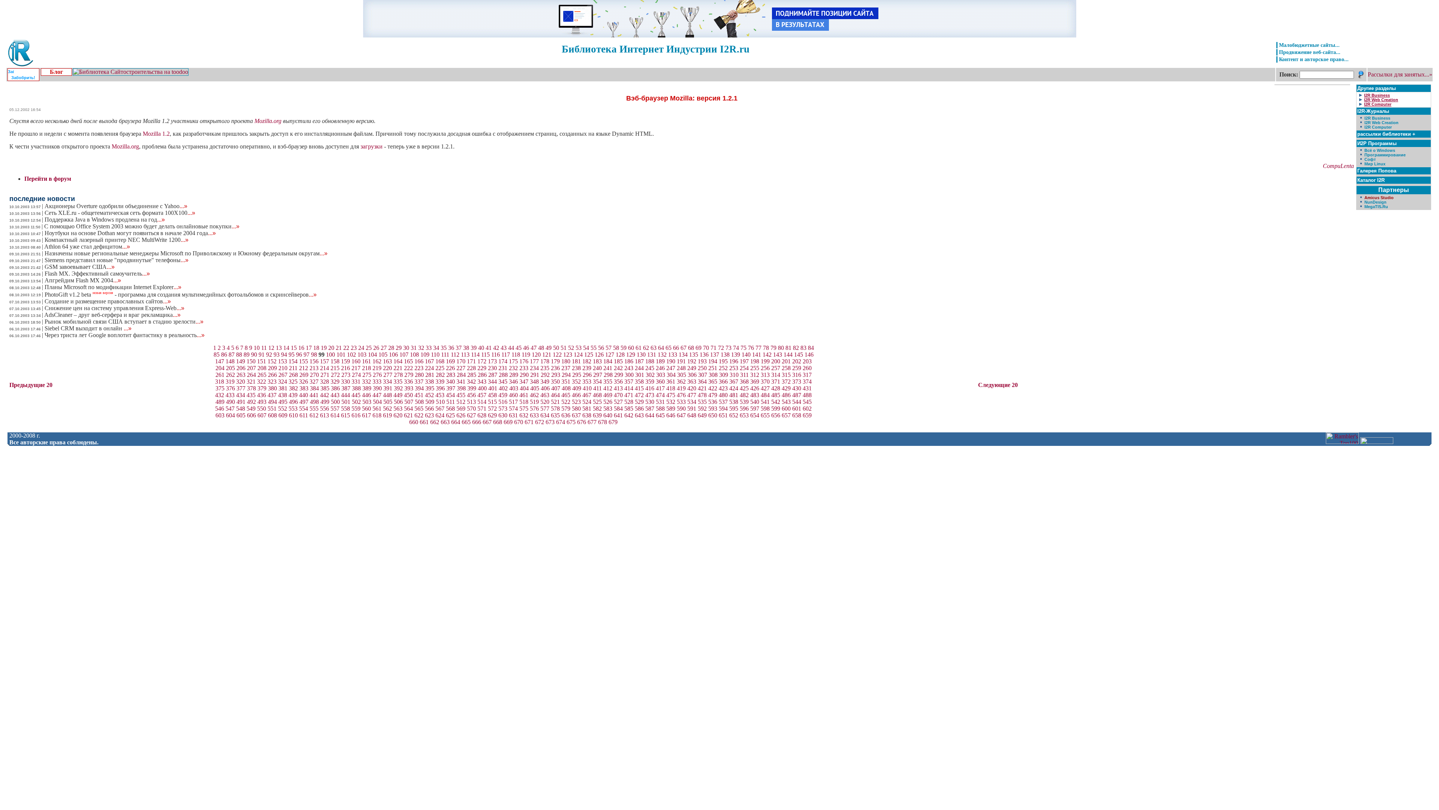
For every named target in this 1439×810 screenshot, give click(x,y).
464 (555, 395)
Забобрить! (23, 77)
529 (639, 402)
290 (524, 375)
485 (775, 395)
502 (356, 402)
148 (230, 361)
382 (293, 388)
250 (702, 368)
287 (492, 375)
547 (230, 408)
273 (345, 375)
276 (377, 375)
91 (262, 354)
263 (240, 375)
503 (366, 402)
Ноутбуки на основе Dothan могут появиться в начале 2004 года (130, 233)
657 (786, 415)
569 (460, 408)
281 (429, 375)
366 (723, 381)
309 (723, 375)
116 (495, 354)
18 (316, 348)
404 (524, 388)
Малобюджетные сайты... (1309, 45)
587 (649, 408)
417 (660, 388)
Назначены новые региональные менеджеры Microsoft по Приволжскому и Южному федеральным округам (186, 253)
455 (460, 395)
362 (681, 381)
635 (555, 415)
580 (576, 408)
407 (555, 388)
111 (445, 354)
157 (324, 361)
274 (356, 375)
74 (736, 348)
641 (618, 415)
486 (786, 395)
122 (557, 354)
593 (712, 408)
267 (282, 375)
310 (734, 375)
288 (503, 375)
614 (335, 415)
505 (387, 402)
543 (786, 402)
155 (303, 361)
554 (303, 408)
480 (723, 395)
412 (607, 388)
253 (733, 368)
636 (565, 415)
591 (691, 408)
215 (335, 368)
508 (419, 402)
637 (576, 415)
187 (639, 361)
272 (335, 375)
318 (219, 381)
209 (272, 368)
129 (630, 354)
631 (513, 415)
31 (414, 348)
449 (397, 395)
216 (345, 368)
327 (314, 381)
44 (511, 348)
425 (744, 388)
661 (424, 422)
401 (492, 388)
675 (571, 422)
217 (356, 368)
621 (408, 415)
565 (418, 408)
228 (471, 368)
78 (766, 348)
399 (471, 388)
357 (628, 381)
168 (439, 361)
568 (450, 408)
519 (534, 402)
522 (565, 402)
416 (649, 388)
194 (712, 361)
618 (376, 415)
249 (691, 368)
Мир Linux (1374, 164)
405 (534, 388)
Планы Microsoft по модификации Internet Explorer (113, 287)
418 (670, 388)
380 (272, 388)
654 (754, 415)
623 (429, 415)
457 (481, 395)
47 (534, 348)
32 (421, 348)
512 (460, 402)
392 (398, 388)
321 (251, 381)
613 (324, 415)
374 (807, 381)
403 (513, 388)
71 (714, 348)
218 (366, 368)
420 (691, 388)
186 (628, 361)
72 (721, 348)
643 (639, 415)
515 (492, 402)
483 (754, 395)
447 (376, 395)
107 (403, 354)
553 (293, 408)
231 (502, 368)
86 (224, 354)
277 (387, 375)
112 (455, 354)
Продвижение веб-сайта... (1309, 52)
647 (681, 415)
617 (366, 415)
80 (781, 348)
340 (450, 381)
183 (597, 361)
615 (345, 415)
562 (387, 408)
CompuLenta (1338, 166)
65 (669, 348)
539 (744, 402)
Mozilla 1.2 (156, 133)
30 (406, 348)
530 (649, 402)
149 (240, 361)
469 (607, 395)
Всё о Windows (1379, 150)
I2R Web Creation (1381, 122)
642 (628, 415)
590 (681, 408)
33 (429, 348)
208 (261, 368)
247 (670, 368)
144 (788, 354)
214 (324, 368)
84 (811, 348)
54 (586, 348)
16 (301, 348)
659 (807, 415)
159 (345, 361)
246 (660, 368)
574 (513, 408)
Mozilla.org (267, 121)
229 (481, 368)
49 (549, 348)
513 (471, 402)
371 (775, 381)
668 (497, 422)
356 (618, 381)
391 (387, 388)
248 (681, 368)
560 (366, 408)
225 (439, 368)
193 (702, 361)
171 (471, 361)
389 (366, 388)
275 (366, 375)
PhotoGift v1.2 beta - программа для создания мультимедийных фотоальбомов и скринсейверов (181, 294)
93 (277, 354)
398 (461, 388)
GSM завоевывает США (80, 267)
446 (366, 395)
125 (588, 354)
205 (230, 368)
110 (435, 354)
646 (670, 415)
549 (251, 408)
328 (324, 381)
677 (592, 422)
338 (429, 381)
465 (565, 395)
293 (555, 375)
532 (670, 402)
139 (735, 354)
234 (534, 368)
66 (676, 348)
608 (272, 415)
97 (307, 354)
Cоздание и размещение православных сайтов (108, 301)
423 (723, 388)
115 (485, 354)
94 (284, 354)
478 (702, 395)
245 (649, 368)
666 (476, 422)
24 (361, 348)
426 (754, 388)
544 (796, 402)
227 (460, 368)
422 (712, 388)
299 (618, 375)
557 (335, 408)
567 (439, 408)
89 (247, 354)
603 (219, 415)
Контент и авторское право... (1314, 59)
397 (450, 388)
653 (744, 415)
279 (408, 375)
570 (471, 408)
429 (786, 388)
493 (261, 402)
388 (356, 388)
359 (649, 381)
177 (534, 361)
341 (460, 381)
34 (436, 348)
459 (502, 395)
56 (601, 348)
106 (393, 354)
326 (303, 381)
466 (576, 395)
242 (618, 368)
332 (366, 381)
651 (723, 415)
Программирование (1385, 155)
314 (775, 375)
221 (397, 368)
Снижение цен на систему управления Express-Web (114, 308)
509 (429, 402)
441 (314, 395)
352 (576, 381)
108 (414, 354)
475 (670, 395)
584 (618, 408)
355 (607, 381)
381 (282, 388)
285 (471, 375)
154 (293, 361)
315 (786, 375)
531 (660, 402)
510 (440, 402)
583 (607, 408)
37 (459, 348)
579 (565, 408)
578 (555, 408)
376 (230, 388)
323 (272, 381)
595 (733, 408)
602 (807, 408)
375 (219, 388)
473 (649, 395)
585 (628, 408)
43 (504, 348)
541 (765, 402)
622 (418, 415)
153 (282, 361)
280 (419, 375)
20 (331, 348)
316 (796, 375)
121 (546, 354)
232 (513, 368)
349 (544, 381)
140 (746, 354)
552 (282, 408)
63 (654, 348)
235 (544, 368)
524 (586, 402)
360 (660, 381)
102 (351, 354)
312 (754, 375)
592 (702, 408)
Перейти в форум (47, 179)
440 (303, 395)
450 (408, 395)
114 (475, 354)
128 (620, 354)
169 (450, 361)
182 (586, 361)
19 (324, 348)
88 (239, 354)
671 (529, 422)
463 (544, 395)
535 (702, 402)
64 (661, 348)
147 (219, 361)
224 (429, 368)
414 (628, 388)
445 (356, 395)
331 (356, 381)
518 (523, 402)
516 (502, 402)
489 (219, 402)
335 (397, 381)
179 (555, 361)
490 (230, 402)
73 (728, 348)
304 (671, 375)
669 (508, 422)
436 (261, 395)
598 (765, 408)
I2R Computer (1378, 127)
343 (481, 381)
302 (650, 375)
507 (408, 402)
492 (251, 402)
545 (807, 402)
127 (609, 354)
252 (723, 368)
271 (324, 375)
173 (492, 361)
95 (292, 354)
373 (796, 381)
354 (597, 381)
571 (481, 408)
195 (723, 361)
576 (534, 408)
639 (597, 415)
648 (691, 415)
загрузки (371, 146)
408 (566, 388)
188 (649, 361)
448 (387, 395)
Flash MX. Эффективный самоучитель (97, 273)
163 (387, 361)
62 (646, 348)
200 (775, 361)
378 (251, 388)
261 (219, 375)
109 (424, 354)
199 (765, 361)
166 (418, 361)
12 (271, 348)
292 (545, 375)
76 (751, 348)
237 (565, 368)
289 (513, 375)
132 (662, 354)
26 (376, 348)
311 (744, 375)
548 (240, 408)
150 (251, 361)
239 (586, 368)
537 (723, 402)
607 (261, 415)
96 (299, 354)
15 (294, 348)
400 (482, 388)
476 (681, 395)
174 (502, 361)
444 (345, 395)
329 (335, 381)
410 (587, 388)
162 (376, 361)
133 (672, 354)
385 (324, 388)
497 (303, 402)
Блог (56, 72)
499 (324, 402)
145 (798, 354)
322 (261, 381)
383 (303, 388)
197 (744, 361)
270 (314, 375)
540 (754, 402)
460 (513, 395)
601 (796, 408)
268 (293, 375)
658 (796, 415)
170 (460, 361)
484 (765, 395)
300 (629, 375)
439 (293, 395)
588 (660, 408)
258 (786, 368)
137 (714, 354)
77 (758, 348)
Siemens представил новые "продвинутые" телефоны (116, 260)
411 (597, 388)
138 (725, 354)
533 (681, 402)
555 (314, 408)
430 (796, 388)
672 (539, 422)
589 (670, 408)
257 (775, 368)
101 (341, 354)
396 (440, 388)
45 (519, 348)
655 (765, 415)
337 (418, 381)
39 (474, 348)
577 (544, 408)
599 (775, 408)
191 (681, 361)
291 (534, 375)
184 (607, 361)
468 (597, 395)
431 (807, 388)
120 (536, 354)
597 (754, 408)
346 (513, 381)
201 (786, 361)
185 (618, 361)
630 (502, 415)
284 (461, 375)
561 (376, 408)
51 (564, 348)
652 (733, 415)
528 (628, 402)
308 (713, 375)
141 (756, 354)
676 (581, 422)
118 (516, 354)
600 (786, 408)
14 (286, 348)
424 (733, 388)
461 (523, 395)
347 (523, 381)
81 (788, 348)
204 (219, 368)
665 (466, 422)
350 (555, 381)
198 (754, 361)
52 (571, 348)
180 (565, 361)
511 (450, 402)
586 (639, 408)
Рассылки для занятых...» (1400, 74)
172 (481, 361)
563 (397, 408)
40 (481, 348)
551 (272, 408)
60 (631, 348)
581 (586, 408)
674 (560, 422)
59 (624, 348)
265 (261, 375)
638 (586, 415)
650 (712, 415)
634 (544, 415)
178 (544, 361)
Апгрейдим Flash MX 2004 (83, 280)
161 (366, 361)
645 (660, 415)
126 (599, 354)
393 (408, 388)
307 (702, 375)
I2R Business (1377, 118)
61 (639, 348)
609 (282, 415)
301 (639, 375)
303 (660, 375)
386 (335, 388)
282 (440, 375)
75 (743, 348)
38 (466, 348)
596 (744, 408)
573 (502, 408)
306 (692, 375)
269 (303, 375)
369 (754, 381)
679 (613, 422)
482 (744, 395)
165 (408, 361)
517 (513, 402)
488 (807, 395)
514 (481, 402)
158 (335, 361)
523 (576, 402)
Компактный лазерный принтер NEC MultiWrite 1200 (116, 240)
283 (450, 375)
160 (356, 361)
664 (455, 422)
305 (681, 375)
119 (526, 354)
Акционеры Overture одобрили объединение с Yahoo (116, 206)
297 (597, 375)
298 (608, 375)
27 (384, 348)
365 (712, 381)
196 (733, 361)
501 (345, 402)
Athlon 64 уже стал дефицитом (87, 246)
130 (641, 354)
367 (733, 381)
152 (272, 361)
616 (356, 415)
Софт (1370, 159)
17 (309, 348)
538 (733, 402)
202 (796, 361)
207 (251, 368)
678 (602, 422)
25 (369, 348)
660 (413, 422)
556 (324, 408)
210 (282, 368)
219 (376, 368)
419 (681, 388)
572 (492, 408)
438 (282, 395)
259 (796, 368)
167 (429, 361)
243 (628, 368)
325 (293, 381)
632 (523, 415)
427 (765, 388)
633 (534, 415)
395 (429, 388)
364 (702, 381)
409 (576, 388)
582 (597, 408)
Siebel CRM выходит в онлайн (88, 328)
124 (578, 354)
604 (230, 415)
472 (639, 395)
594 (723, 408)
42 (496, 348)
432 (219, 395)
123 (567, 354)
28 (391, 348)
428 (775, 388)
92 (269, 354)
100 (330, 354)
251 (712, 368)
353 (586, 381)
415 (639, 388)
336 (408, 381)
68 (691, 348)
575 (523, 408)
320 (240, 381)
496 (293, 402)
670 (518, 422)
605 (240, 415)
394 (419, 388)
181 (576, 361)
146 (809, 354)
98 (314, 354)
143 (777, 354)
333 (376, 381)
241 (607, 368)
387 (345, 388)
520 (544, 402)
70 (706, 348)
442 (324, 395)
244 (639, 368)
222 (408, 368)
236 (555, 368)
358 (639, 381)
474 (660, 395)
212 (303, 368)
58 (616, 348)
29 (399, 348)
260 (807, 368)
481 (733, 395)
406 (545, 388)
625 (450, 415)
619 (387, 415)
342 (471, 381)
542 (775, 402)
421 (702, 388)
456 (471, 395)
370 (765, 381)
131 (651, 354)
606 (251, 415)
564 (408, 408)
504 (377, 402)
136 (704, 354)
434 (240, 395)
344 (492, 381)
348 (534, 381)
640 (607, 415)
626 (460, 415)
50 (556, 348)
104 (372, 354)
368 (744, 381)
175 (513, 361)
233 (523, 368)
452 (429, 395)
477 (691, 395)
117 (505, 354)
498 (314, 402)
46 (526, 348)
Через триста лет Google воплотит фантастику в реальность (125, 335)
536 (712, 402)
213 (314, 368)
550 (261, 408)
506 (398, 402)
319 (230, 381)
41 (489, 348)
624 (439, 415)
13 (279, 348)
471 (628, 395)
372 (786, 381)
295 (576, 375)
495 (282, 402)
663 (445, 422)
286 (482, 375)
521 (555, 402)
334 (387, 381)
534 (691, 402)
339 (439, 381)
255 (754, 368)
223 (418, 368)
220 (387, 368)
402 (503, 388)
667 (487, 422)
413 (618, 388)
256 (765, 368)
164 (397, 361)
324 (282, 381)
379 (261, 388)
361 (670, 381)
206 (240, 368)
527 (618, 402)
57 (609, 348)
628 (481, 415)
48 (541, 348)
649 (702, 415)
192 (691, 361)
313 (765, 375)
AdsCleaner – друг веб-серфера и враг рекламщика (112, 315)
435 (251, 395)
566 (429, 408)
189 (660, 361)
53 (579, 348)
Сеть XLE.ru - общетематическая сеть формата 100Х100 (120, 213)
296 (587, 375)
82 (796, 348)
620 (397, 415)
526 (607, 402)
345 (502, 381)
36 (451, 348)
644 (649, 415)
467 (586, 395)
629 (492, 415)
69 (699, 348)
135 (693, 354)
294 (566, 375)
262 (230, 375)
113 (465, 354)
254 (744, 368)
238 (576, 368)
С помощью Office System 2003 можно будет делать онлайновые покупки (141, 226)
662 (434, 422)
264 (251, 375)
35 (444, 348)
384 (314, 388)
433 (230, 395)
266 (272, 375)
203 (807, 361)
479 (712, 395)
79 (773, 348)
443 (335, 395)
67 (684, 348)
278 (398, 375)
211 (293, 368)
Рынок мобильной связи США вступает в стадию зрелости (124, 321)
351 (565, 381)
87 (232, 354)
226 (450, 368)
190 (670, 361)
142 (767, 354)
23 (354, 348)
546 (219, 408)
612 (314, 415)
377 (240, 388)
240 (597, 368)
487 (796, 395)
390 (377, 388)
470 (618, 395)
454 (450, 395)
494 (272, 402)
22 (346, 348)
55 (594, 348)
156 (314, 361)
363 (691, 381)
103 (362, 354)
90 (254, 354)
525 (597, 402)
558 (345, 408)
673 (550, 422)
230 (492, 368)
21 (339, 348)
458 (492, 395)
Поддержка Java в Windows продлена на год (105, 219)
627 (471, 415)
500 (335, 402)
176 (523, 361)
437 (272, 395)
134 (683, 354)
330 (345, 381)
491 (240, 402)
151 (261, 361)
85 (217, 354)
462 (534, 395)
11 (264, 348)
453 (439, 395)
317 (807, 375)
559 (356, 408)
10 (257, 348)
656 (775, 415)
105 (382, 354)
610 (293, 415)
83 (803, 348)
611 (303, 415)
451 (418, 395)
